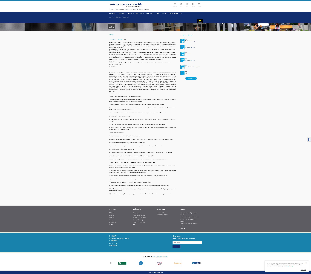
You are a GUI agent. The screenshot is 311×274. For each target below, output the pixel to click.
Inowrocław (121, 9)
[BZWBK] (119, 263)
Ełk (131, 9)
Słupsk (134, 9)
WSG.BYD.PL (113, 39)
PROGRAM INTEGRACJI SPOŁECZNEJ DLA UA (119, 17)
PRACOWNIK (149, 13)
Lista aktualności (190, 78)
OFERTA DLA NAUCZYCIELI (175, 13)
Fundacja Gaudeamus (139, 215)
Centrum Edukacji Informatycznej (189, 217)
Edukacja (111, 213)
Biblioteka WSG (137, 213)
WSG (125, 39)
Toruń (117, 9)
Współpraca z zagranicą (139, 217)
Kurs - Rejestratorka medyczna (192, 67)
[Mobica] (137, 263)
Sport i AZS (112, 217)
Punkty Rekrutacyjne (138, 220)
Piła (137, 9)
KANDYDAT (112, 13)
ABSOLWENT (139, 13)
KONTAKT (164, 13)
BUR (186, 73)
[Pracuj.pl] (192, 263)
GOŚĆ (158, 13)
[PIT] (155, 263)
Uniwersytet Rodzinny (139, 222)
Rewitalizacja (112, 222)
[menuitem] (113, 39)
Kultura (111, 220)
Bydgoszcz (112, 9)
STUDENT (130, 13)
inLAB (182, 226)
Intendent (187, 54)
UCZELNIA (121, 13)
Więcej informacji (289, 266)
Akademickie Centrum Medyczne (189, 223)
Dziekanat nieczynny (190, 41)
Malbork (127, 9)
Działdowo (146, 9)
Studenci (111, 215)
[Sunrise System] (174, 263)
